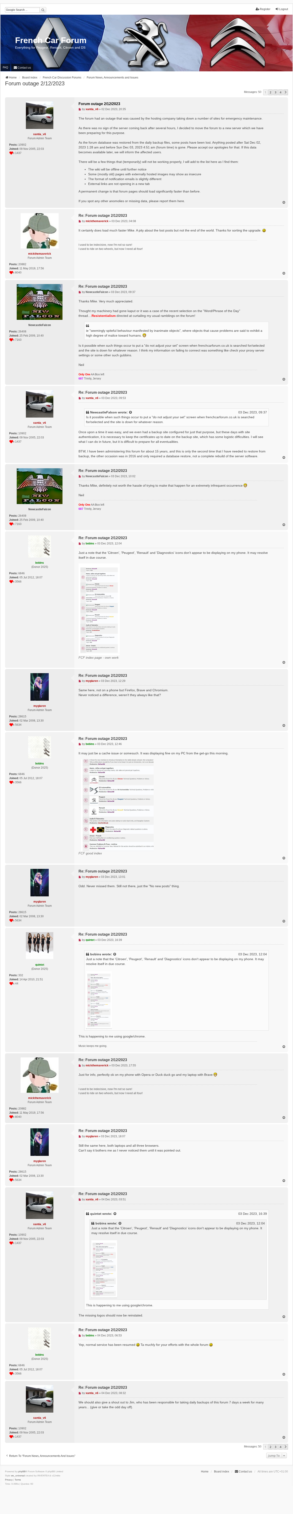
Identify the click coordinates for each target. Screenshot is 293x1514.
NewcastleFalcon (103, 412)
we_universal (18, 1475)
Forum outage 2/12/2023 (35, 83)
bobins (95, 954)
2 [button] (270, 92)
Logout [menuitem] (283, 9)
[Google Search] (42, 10)
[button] (285, 92)
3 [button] (275, 92)
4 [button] (280, 92)
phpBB (22, 1471)
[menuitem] (22, 67)
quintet (95, 1214)
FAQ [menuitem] (5, 67)
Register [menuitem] (265, 9)
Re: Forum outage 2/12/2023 (103, 215)
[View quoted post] (131, 412)
